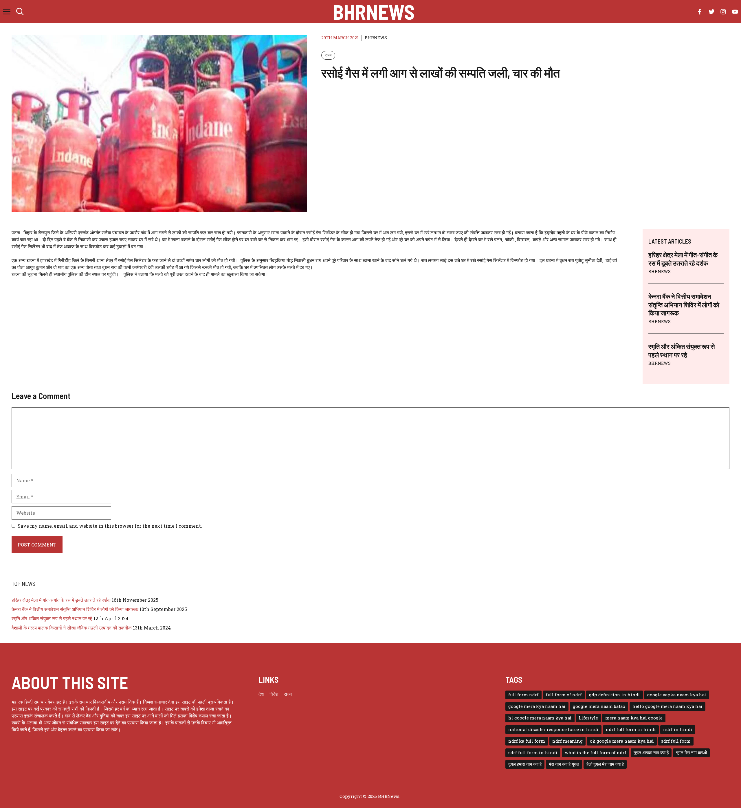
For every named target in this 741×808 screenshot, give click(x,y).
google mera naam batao (599, 706)
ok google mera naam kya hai (622, 741)
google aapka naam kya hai (676, 694)
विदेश (273, 694)
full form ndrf (523, 694)
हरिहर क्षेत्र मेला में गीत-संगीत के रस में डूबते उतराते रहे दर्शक (61, 600)
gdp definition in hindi (614, 694)
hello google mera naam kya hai (667, 706)
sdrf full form (676, 741)
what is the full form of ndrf (595, 752)
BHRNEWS (376, 38)
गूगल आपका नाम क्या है (651, 752)
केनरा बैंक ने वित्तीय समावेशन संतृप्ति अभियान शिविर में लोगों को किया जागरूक (683, 304)
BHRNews (373, 11)
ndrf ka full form (526, 741)
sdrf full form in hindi (532, 752)
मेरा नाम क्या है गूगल (564, 764)
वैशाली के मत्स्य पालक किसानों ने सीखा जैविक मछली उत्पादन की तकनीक (72, 628)
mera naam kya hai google (634, 718)
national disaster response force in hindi (553, 729)
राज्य (328, 55)
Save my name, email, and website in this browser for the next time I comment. (110, 526)
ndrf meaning (567, 741)
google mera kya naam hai (537, 706)
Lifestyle (588, 718)
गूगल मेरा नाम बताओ (691, 752)
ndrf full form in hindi (631, 729)
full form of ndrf (564, 694)
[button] (20, 11)
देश (261, 694)
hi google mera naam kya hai (540, 718)
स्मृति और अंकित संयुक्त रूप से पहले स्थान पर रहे (52, 618)
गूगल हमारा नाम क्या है (525, 764)
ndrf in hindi (677, 729)
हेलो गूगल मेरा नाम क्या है (605, 764)
